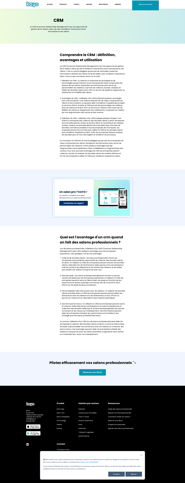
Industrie (81, 409)
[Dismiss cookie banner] (141, 455)
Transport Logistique (86, 432)
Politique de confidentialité (89, 462)
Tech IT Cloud (83, 417)
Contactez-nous (63, 450)
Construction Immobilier (87, 413)
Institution (82, 428)
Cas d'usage (61, 421)
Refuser (134, 474)
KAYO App (60, 409)
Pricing (59, 428)
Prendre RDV (30, 421)
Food (80, 424)
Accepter (116, 474)
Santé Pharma (83, 436)
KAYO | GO (61, 413)
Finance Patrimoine (85, 421)
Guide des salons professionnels (120, 409)
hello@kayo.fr (31, 419)
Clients (59, 424)
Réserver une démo (115, 421)
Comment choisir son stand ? (119, 417)
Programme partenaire (116, 424)
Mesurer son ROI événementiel (119, 413)
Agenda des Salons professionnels (120, 428)
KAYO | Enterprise (63, 417)
